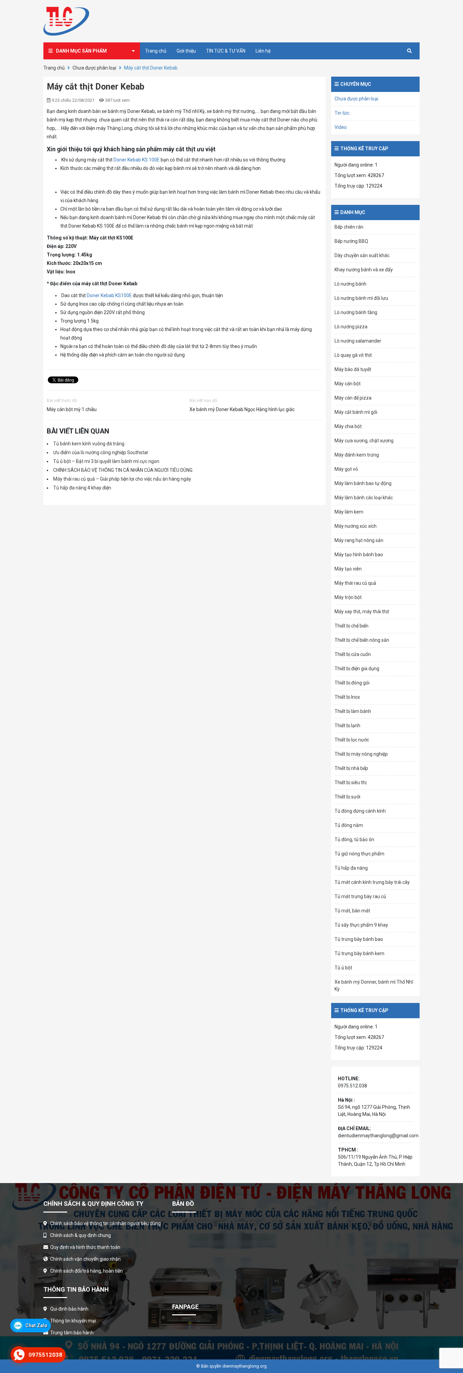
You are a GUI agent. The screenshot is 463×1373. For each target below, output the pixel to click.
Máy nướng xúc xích (356, 526)
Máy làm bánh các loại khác (364, 497)
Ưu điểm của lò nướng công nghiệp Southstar (100, 452)
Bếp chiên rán (349, 227)
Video (341, 127)
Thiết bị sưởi (347, 796)
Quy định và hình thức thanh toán (85, 1247)
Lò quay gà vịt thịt (353, 355)
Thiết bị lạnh (347, 725)
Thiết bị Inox (347, 697)
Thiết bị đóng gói (352, 682)
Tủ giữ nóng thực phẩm (359, 853)
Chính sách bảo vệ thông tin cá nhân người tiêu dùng (105, 1223)
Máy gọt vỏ (346, 469)
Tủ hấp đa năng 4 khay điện (82, 487)
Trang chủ (155, 51)
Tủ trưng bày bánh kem (359, 953)
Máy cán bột (348, 383)
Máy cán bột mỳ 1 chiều (72, 409)
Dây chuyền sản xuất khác (362, 255)
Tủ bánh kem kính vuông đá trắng (88, 443)
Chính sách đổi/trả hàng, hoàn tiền (86, 1271)
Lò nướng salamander (358, 341)
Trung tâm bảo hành (72, 1332)
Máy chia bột (348, 426)
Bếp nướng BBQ (351, 241)
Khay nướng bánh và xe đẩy (364, 269)
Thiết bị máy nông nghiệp (361, 754)
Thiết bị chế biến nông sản (362, 640)
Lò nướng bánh (350, 284)
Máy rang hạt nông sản (359, 540)
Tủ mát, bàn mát (352, 910)
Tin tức (342, 113)
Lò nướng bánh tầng (356, 312)
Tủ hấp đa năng (351, 868)
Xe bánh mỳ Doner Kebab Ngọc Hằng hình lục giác (242, 409)
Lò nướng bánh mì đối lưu (361, 298)
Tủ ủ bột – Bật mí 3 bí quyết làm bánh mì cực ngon (106, 461)
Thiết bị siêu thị (350, 782)
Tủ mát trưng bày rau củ (360, 896)
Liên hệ (263, 51)
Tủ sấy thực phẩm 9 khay (361, 925)
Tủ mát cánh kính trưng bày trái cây (372, 882)
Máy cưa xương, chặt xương (364, 440)
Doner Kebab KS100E (109, 295)
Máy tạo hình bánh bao (359, 554)
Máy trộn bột (348, 597)
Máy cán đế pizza (353, 398)
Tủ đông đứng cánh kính (360, 811)
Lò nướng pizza (351, 326)
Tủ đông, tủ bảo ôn (354, 839)
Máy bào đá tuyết (353, 369)
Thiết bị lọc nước (352, 739)
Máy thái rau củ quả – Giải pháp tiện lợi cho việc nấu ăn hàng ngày (122, 479)
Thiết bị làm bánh (353, 711)
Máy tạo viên (348, 569)
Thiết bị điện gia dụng (357, 668)
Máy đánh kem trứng (357, 455)
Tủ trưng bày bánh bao (359, 939)
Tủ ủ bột (343, 967)
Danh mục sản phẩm (81, 51)
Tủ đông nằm (349, 825)
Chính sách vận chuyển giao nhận (85, 1259)
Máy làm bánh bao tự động (363, 483)
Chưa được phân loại (94, 68)
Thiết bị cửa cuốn (353, 654)
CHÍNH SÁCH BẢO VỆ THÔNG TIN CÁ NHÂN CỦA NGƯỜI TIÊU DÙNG (123, 470)
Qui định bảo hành (69, 1309)
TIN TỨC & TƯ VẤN (225, 51)
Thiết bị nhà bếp (351, 768)
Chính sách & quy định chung (80, 1235)
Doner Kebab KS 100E (137, 159)
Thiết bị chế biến (351, 626)
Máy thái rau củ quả (355, 583)
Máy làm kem (349, 512)
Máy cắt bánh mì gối (356, 412)
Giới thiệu (186, 51)
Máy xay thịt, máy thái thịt (362, 611)
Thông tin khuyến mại (73, 1320)
